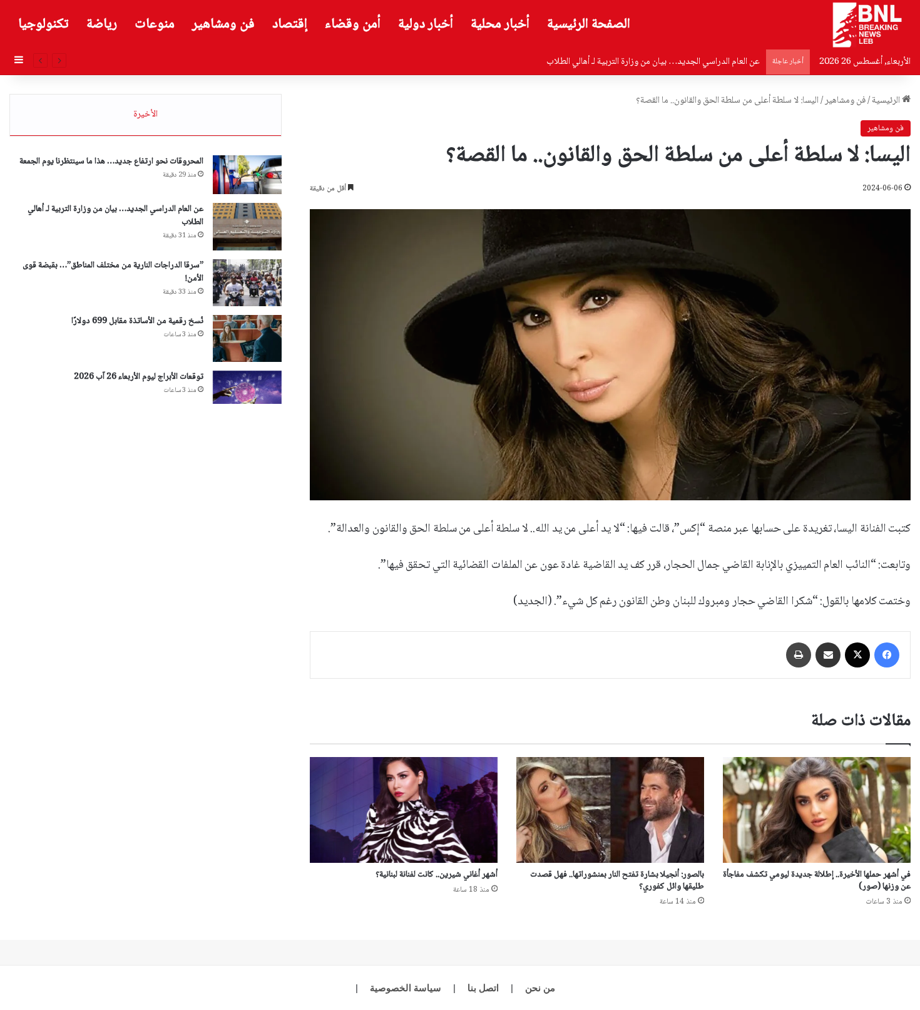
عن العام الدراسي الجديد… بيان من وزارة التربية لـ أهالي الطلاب (115, 216)
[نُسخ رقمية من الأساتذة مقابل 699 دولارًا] (247, 338)
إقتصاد (289, 24)
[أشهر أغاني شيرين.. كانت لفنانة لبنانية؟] (404, 810)
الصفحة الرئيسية (588, 24)
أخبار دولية (425, 24)
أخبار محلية (500, 24)
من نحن (540, 987)
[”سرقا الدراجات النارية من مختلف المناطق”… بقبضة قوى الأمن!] (247, 282)
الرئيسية (887, 101)
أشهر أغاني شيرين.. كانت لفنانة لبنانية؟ (437, 874)
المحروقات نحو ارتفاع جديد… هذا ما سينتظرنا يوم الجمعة (111, 161)
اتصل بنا (483, 987)
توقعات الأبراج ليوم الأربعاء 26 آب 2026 (138, 376)
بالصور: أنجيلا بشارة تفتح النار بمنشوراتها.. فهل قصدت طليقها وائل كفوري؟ (617, 880)
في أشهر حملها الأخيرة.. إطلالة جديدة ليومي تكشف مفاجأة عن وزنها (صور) (817, 880)
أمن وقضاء (353, 24)
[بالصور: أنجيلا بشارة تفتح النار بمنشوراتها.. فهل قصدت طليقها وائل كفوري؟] (610, 810)
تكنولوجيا (43, 24)
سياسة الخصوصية (405, 987)
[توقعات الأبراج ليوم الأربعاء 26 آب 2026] (247, 388)
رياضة (101, 24)
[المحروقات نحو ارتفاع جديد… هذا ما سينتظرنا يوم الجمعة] (247, 174)
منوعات (155, 24)
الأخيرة (145, 114)
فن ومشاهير (223, 24)
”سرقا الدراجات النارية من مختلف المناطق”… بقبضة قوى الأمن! (113, 272)
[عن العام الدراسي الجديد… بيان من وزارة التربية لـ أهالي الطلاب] (247, 226)
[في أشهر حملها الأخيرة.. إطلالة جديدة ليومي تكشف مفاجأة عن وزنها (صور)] (817, 810)
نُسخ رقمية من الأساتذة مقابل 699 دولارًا (137, 321)
